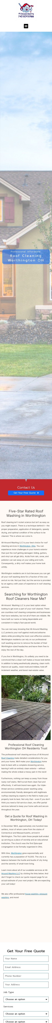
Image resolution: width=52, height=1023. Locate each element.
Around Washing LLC (10, 873)
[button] (26, 26)
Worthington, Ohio (27, 546)
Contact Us (26, 487)
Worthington (36, 761)
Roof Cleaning (7, 758)
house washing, (32, 894)
